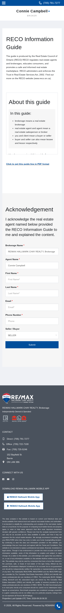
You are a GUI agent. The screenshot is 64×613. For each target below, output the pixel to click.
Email (9, 301)
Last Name (11, 287)
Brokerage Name (14, 245)
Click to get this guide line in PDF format (27, 164)
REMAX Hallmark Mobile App (24, 497)
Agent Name (12, 259)
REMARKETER (52, 605)
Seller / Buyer (12, 329)
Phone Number (14, 315)
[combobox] (32, 335)
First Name (11, 273)
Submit (32, 345)
